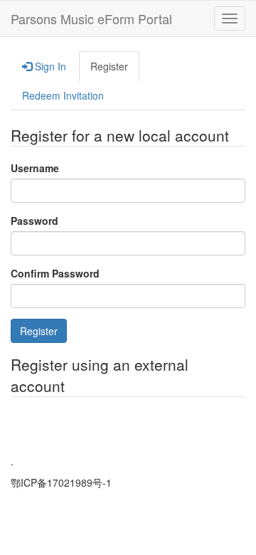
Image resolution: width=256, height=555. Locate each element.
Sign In (49, 66)
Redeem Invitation (63, 95)
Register (109, 66)
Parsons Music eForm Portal (91, 18)
